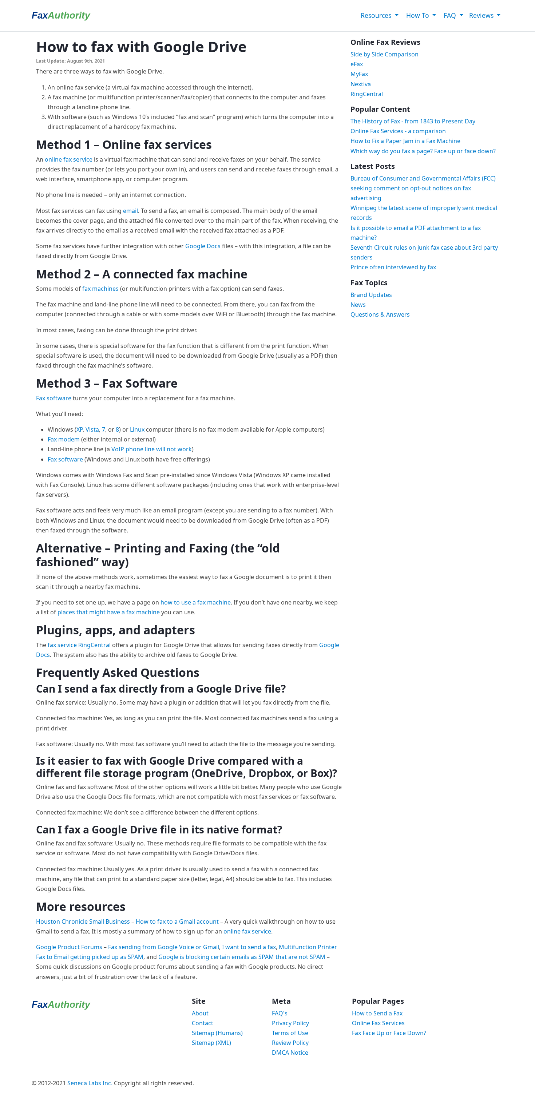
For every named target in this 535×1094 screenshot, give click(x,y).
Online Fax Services (378, 1023)
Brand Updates (371, 295)
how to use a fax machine (195, 602)
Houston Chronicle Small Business (83, 921)
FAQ (450, 15)
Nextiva (360, 84)
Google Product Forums (69, 947)
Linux (137, 429)
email (130, 211)
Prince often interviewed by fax (393, 267)
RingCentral (94, 645)
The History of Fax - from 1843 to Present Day (412, 121)
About (200, 1013)
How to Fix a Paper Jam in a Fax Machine (405, 141)
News (358, 305)
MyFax (359, 74)
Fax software (53, 398)
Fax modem (64, 439)
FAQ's (280, 1013)
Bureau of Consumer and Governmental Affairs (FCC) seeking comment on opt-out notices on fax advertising (423, 188)
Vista (92, 429)
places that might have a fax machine (109, 612)
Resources (376, 15)
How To (417, 15)
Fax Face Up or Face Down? (389, 1033)
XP (79, 429)
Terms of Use (290, 1033)
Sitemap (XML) (211, 1043)
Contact (202, 1023)
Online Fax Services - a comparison (398, 131)
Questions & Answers (380, 314)
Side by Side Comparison (384, 54)
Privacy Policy (290, 1023)
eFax (356, 64)
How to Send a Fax (377, 1013)
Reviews (482, 15)
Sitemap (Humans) (217, 1033)
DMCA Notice (290, 1053)
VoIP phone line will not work (151, 449)
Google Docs (203, 246)
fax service (62, 645)
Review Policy (290, 1043)
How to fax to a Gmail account (177, 921)
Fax (61, 15)
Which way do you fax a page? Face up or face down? (423, 151)
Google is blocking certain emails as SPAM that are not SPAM (241, 957)
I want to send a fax (249, 947)
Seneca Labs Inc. (89, 1083)
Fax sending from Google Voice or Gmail (163, 947)
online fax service (68, 159)
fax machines (100, 289)
